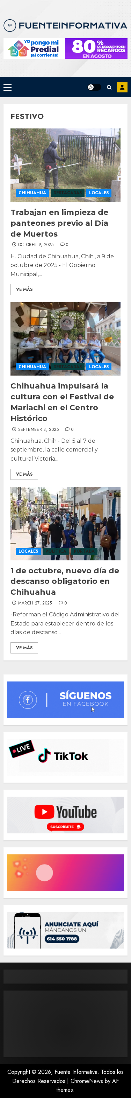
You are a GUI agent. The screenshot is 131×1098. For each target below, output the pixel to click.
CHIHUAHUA (32, 193)
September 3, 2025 (38, 430)
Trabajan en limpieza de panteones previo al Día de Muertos (59, 223)
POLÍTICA (55, 551)
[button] (7, 87)
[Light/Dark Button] (94, 87)
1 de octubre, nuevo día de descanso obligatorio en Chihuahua (64, 581)
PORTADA (84, 551)
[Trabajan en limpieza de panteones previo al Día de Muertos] (65, 165)
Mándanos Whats (122, 87)
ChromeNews (87, 1081)
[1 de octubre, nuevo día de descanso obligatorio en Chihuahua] (65, 523)
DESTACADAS (67, 193)
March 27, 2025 (35, 603)
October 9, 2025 (35, 245)
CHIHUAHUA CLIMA (65, 1024)
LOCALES (99, 193)
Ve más (24, 289)
